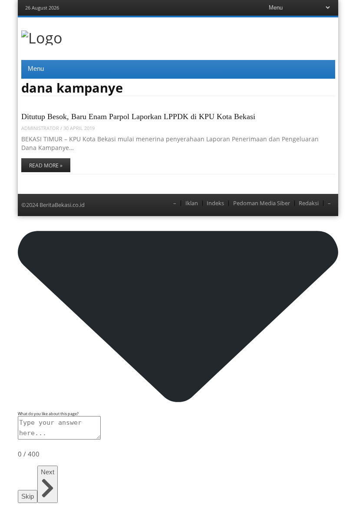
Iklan (191, 203)
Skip (27, 496)
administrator (40, 128)
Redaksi (309, 203)
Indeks (215, 203)
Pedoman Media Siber (261, 203)
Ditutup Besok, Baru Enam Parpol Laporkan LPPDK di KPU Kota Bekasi (138, 116)
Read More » (46, 165)
